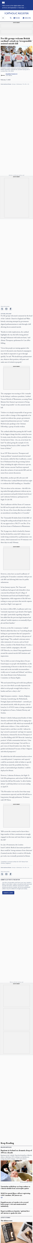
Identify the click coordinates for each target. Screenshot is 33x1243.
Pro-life (25, 84)
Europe (14, 84)
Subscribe (27, 18)
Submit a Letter (8, 892)
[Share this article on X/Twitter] (2, 308)
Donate (17, 18)
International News (6, 84)
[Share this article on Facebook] (10, 308)
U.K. (28, 84)
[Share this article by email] (6, 308)
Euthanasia (19, 84)
